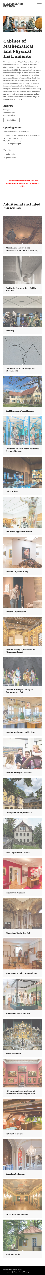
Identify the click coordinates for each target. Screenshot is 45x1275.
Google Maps (11, 120)
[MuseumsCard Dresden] (18, 5)
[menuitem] (38, 5)
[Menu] (38, 5)
